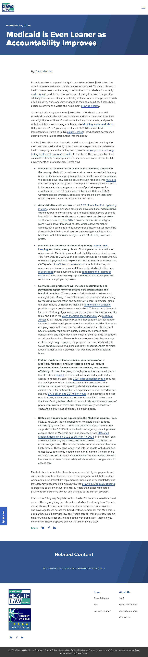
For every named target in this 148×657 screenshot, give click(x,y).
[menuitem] (16, 637)
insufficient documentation (69, 264)
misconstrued (45, 271)
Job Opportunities (128, 611)
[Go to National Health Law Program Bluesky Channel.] (11, 637)
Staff (121, 598)
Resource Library (102, 611)
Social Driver (82, 653)
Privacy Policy (51, 650)
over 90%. (67, 220)
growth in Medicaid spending (98, 483)
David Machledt (44, 71)
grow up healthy (90, 105)
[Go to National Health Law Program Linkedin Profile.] (22, 637)
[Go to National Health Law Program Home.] (8, 7)
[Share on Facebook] (49, 528)
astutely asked (75, 132)
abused (60, 375)
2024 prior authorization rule (89, 378)
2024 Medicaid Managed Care (79, 315)
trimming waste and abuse (98, 124)
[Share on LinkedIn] (54, 528)
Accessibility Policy (67, 650)
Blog (96, 604)
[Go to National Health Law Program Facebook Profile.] (16, 637)
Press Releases (101, 598)
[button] (142, 7)
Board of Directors (128, 604)
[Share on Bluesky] (42, 528)
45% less (111, 179)
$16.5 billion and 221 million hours (67, 393)
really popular (38, 94)
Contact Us (124, 617)
